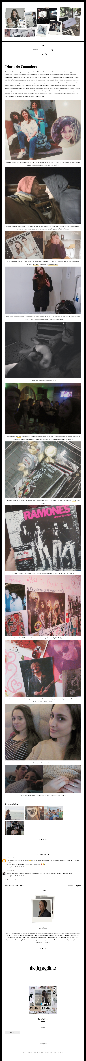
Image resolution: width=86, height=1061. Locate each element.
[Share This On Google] (46, 840)
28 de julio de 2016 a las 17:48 (15, 876)
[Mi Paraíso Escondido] (14, 819)
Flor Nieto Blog (39, 1052)
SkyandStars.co (58, 1052)
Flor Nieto (10, 871)
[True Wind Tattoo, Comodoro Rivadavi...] (14, 834)
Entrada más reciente (15, 885)
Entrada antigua (73, 885)
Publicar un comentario (11, 880)
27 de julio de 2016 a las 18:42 (15, 867)
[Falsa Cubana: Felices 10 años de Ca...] (53, 819)
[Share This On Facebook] (39, 840)
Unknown (9, 858)
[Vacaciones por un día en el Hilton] (34, 819)
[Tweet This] (41, 840)
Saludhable (36, 264)
